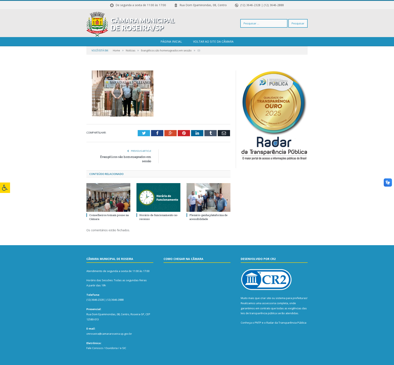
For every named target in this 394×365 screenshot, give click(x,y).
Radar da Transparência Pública (286, 322)
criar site (265, 298)
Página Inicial (171, 41)
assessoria (269, 303)
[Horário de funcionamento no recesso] (158, 197)
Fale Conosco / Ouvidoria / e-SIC (106, 348)
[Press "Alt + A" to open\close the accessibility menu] (5, 187)
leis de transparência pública (259, 313)
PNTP (258, 322)
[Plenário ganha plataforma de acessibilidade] (208, 197)
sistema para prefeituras (291, 298)
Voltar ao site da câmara (213, 41)
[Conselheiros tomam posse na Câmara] (108, 197)
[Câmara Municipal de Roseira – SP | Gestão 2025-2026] (130, 23)
